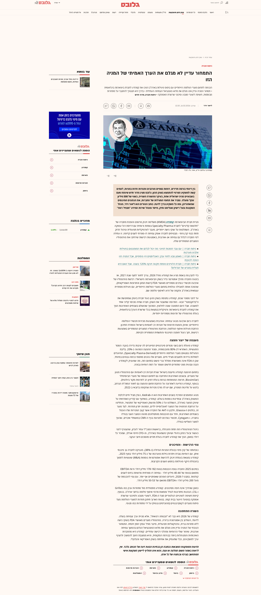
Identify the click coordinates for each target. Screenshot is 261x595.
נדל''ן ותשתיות (160, 12)
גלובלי (133, 12)
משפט (150, 12)
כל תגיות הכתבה (191, 578)
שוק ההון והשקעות (176, 12)
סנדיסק (75, 267)
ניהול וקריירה (123, 12)
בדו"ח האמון (127, 587)
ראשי (212, 12)
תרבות (86, 12)
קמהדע (170, 568)
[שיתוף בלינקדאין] (209, 210)
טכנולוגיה (141, 12)
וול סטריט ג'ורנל (75, 12)
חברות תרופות (132, 568)
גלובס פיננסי (202, 12)
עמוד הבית (208, 57)
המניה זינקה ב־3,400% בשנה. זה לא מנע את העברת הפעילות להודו (63, 271)
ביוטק (191, 573)
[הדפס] (148, 106)
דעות (114, 12)
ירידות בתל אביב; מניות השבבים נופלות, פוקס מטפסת (64, 80)
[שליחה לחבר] (129, 106)
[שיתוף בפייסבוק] (121, 106)
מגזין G (94, 12)
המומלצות (137, 573)
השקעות (75, 297)
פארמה (153, 568)
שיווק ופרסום (105, 12)
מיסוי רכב (75, 282)
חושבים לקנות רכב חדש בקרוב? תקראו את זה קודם (64, 286)
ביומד (175, 573)
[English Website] (226, 12)
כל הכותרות (191, 12)
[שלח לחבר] (209, 218)
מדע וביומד (157, 573)
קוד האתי (142, 587)
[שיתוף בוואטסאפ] (113, 106)
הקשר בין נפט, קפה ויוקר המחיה (65, 378)
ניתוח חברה (207, 65)
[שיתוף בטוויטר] (106, 106)
